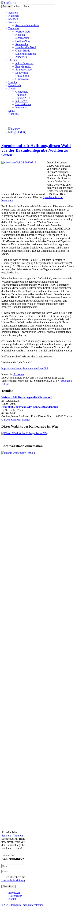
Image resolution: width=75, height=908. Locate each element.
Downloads (14, 85)
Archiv (12, 88)
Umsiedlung (22, 75)
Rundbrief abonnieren (27, 25)
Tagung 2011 (22, 94)
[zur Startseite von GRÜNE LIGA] (11, 2)
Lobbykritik (21, 72)
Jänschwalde (22, 37)
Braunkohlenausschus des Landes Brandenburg (29, 406)
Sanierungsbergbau (25, 53)
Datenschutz (15, 895)
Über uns (13, 113)
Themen (12, 60)
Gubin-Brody (22, 50)
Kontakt (12, 898)
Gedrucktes (21, 91)
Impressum (14, 892)
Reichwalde (21, 44)
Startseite (13, 12)
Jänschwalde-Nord (25, 47)
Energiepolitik (23, 66)
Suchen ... (17, 6)
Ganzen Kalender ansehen (15, 419)
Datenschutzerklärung (13, 880)
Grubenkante (22, 78)
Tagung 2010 (22, 97)
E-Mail (5, 383)
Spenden (13, 18)
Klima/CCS (21, 101)
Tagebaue (13, 28)
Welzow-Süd (22, 31)
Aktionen (13, 15)
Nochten (20, 34)
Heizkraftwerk (23, 104)
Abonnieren (8, 886)
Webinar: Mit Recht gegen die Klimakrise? (26, 397)
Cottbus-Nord (23, 41)
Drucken (66, 380)
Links (11, 110)
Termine (12, 82)
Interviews (21, 107)
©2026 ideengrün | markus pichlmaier (22, 904)
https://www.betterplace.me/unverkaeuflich (24, 368)
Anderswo (21, 56)
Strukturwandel (23, 69)
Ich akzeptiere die (13, 878)
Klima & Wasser (24, 63)
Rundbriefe (14, 22)
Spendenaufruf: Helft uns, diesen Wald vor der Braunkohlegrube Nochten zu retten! (36, 150)
